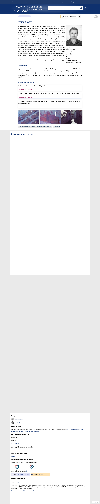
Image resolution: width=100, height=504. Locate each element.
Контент (14, 2)
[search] (85, 8)
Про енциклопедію (59, 2)
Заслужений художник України (44, 126)
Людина (13, 456)
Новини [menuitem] (68, 2)
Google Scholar (22, 89)
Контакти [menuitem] (81, 2)
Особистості (57, 126)
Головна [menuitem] (9, 2)
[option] (96, 2)
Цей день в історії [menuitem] (28, 2)
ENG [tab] (18, 482)
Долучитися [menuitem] (74, 2)
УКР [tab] (13, 482)
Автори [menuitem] (20, 2)
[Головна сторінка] (21, 8)
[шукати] (81, 8)
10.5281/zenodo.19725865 (23, 474)
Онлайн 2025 (14, 443)
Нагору (95, 502)
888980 (41, 474)
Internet (30, 89)
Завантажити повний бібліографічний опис (22, 491)
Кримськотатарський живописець (27, 126)
